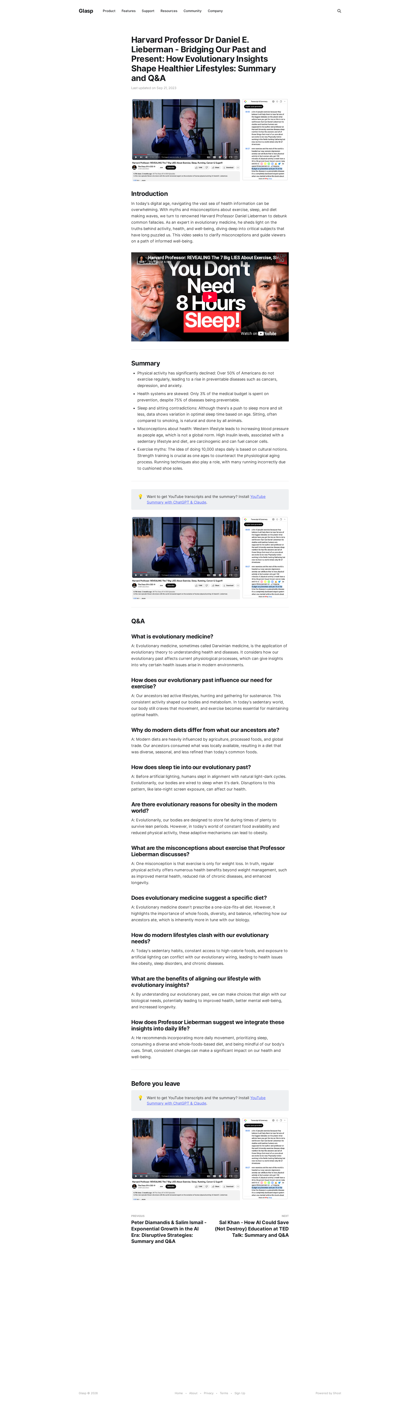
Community (193, 11)
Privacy (209, 1393)
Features (129, 11)
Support (148, 11)
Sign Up (239, 1393)
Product (109, 11)
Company (215, 11)
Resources (169, 11)
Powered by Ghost (328, 1393)
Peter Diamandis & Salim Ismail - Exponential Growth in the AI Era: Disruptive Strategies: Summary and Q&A (168, 1229)
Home (179, 1393)
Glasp (86, 11)
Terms (224, 1393)
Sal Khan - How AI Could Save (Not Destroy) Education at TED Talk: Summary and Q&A (252, 1226)
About (193, 1393)
